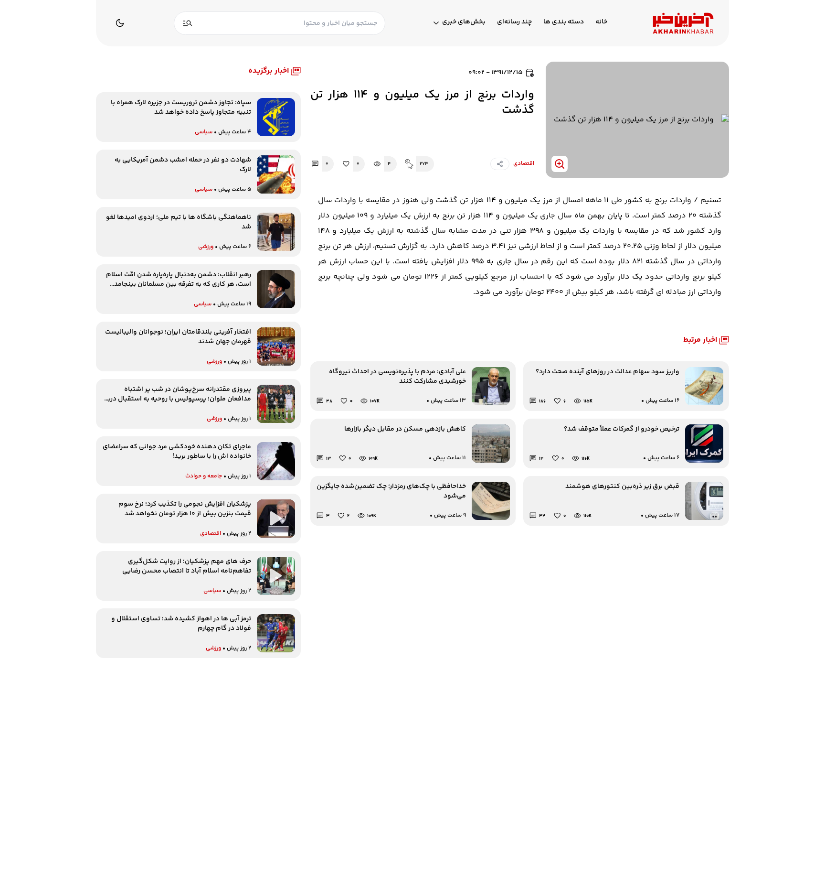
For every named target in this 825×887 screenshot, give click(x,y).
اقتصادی (523, 163)
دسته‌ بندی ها (563, 22)
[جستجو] (187, 23)
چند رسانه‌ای (514, 22)
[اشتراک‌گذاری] (499, 164)
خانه (601, 22)
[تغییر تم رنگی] (119, 23)
